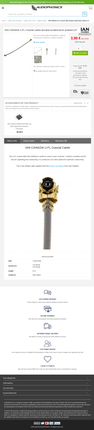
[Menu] (2, 7)
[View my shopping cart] (91, 7)
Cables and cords (29, 21)
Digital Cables (42, 21)
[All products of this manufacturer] (85, 30)
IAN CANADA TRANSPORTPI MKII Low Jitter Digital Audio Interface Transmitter (19, 126)
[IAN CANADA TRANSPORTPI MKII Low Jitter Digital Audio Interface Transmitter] (19, 117)
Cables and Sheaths (15, 21)
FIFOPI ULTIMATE (56, 166)
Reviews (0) (61, 141)
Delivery (45, 141)
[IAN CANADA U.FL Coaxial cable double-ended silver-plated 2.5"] (38, 51)
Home (4, 21)
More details (40, 42)
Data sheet (28, 141)
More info (12, 141)
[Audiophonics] (47, 8)
